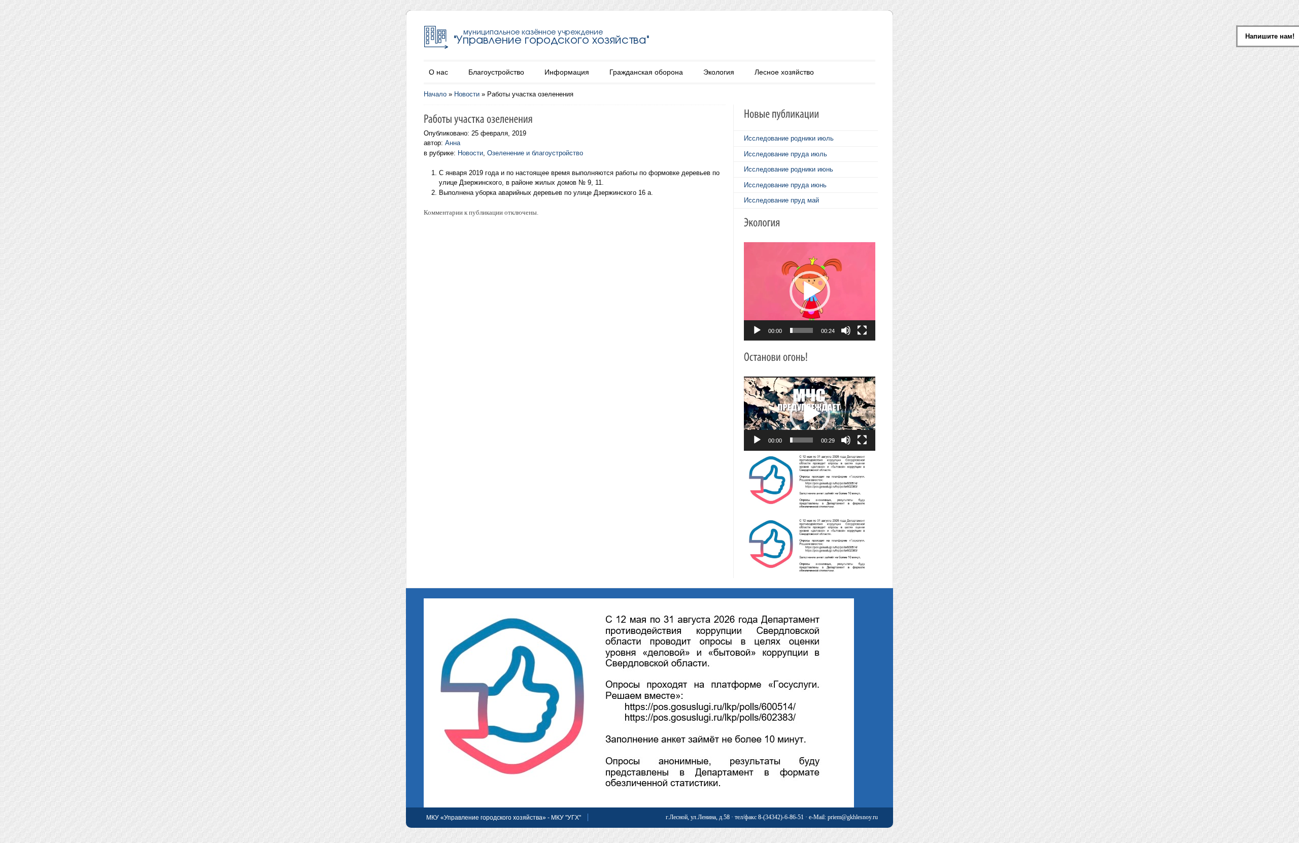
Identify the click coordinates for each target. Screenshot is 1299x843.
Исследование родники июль (789, 138)
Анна (452, 143)
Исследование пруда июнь (785, 185)
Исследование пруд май (781, 200)
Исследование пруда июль (785, 154)
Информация (566, 72)
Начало (435, 94)
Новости (467, 94)
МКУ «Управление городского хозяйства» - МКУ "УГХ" (503, 817)
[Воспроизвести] (757, 330)
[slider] (801, 330)
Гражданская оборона (646, 72)
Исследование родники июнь (788, 169)
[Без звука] (846, 330)
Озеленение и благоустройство (535, 153)
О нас (438, 72)
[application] (809, 291)
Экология (718, 72)
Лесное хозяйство (784, 72)
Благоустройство (496, 72)
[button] (810, 291)
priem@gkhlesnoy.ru (853, 817)
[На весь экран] (862, 330)
